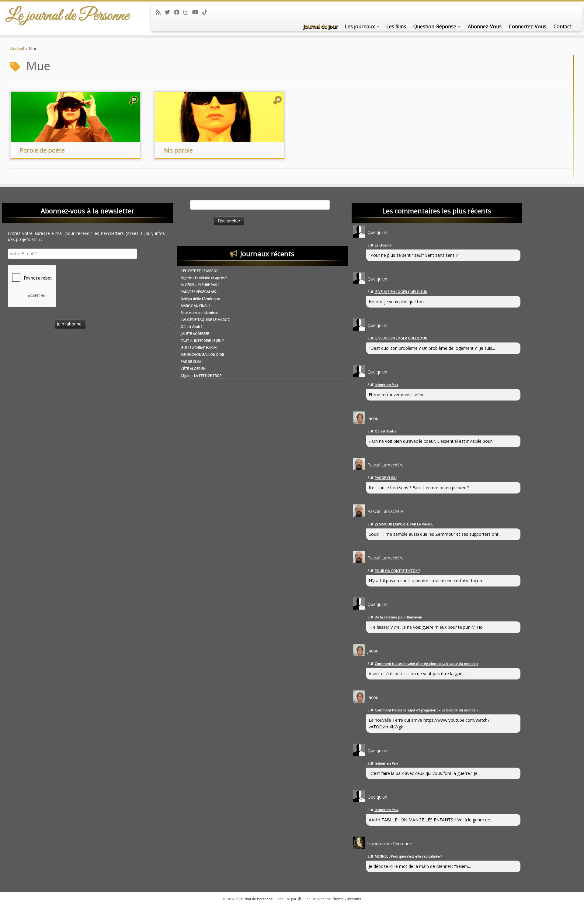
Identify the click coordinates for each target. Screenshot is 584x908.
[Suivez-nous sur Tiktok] (206, 12)
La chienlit (383, 245)
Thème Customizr (346, 898)
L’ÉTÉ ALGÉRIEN (193, 368)
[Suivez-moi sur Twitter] (169, 12)
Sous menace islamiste (199, 312)
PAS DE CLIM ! (192, 361)
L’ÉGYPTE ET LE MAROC (199, 270)
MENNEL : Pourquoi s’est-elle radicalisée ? (408, 856)
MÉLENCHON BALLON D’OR (202, 354)
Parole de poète (42, 150)
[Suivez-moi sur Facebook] (178, 12)
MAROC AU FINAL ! (195, 305)
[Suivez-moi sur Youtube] (197, 12)
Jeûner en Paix (386, 384)
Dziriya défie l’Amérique (200, 298)
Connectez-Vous (527, 26)
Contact (562, 26)
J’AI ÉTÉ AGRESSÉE (195, 333)
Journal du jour (320, 26)
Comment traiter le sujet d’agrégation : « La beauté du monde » (426, 663)
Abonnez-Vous (485, 26)
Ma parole (178, 150)
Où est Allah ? (191, 326)
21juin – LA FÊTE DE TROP (201, 375)
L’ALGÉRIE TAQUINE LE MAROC (205, 319)
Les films (396, 26)
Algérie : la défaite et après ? (204, 277)
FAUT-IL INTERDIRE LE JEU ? (202, 340)
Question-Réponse (435, 26)
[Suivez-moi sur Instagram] (187, 12)
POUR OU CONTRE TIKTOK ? (397, 570)
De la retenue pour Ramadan (398, 617)
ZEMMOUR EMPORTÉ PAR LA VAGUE (404, 524)
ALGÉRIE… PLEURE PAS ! (200, 284)
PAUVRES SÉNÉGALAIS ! (199, 291)
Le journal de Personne (67, 15)
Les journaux (360, 26)
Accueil (17, 48)
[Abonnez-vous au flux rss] (160, 12)
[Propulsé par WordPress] (299, 898)
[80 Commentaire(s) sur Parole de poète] (134, 105)
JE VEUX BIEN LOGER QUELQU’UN (401, 291)
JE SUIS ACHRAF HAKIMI (199, 347)
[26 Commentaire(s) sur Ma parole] (279, 105)
